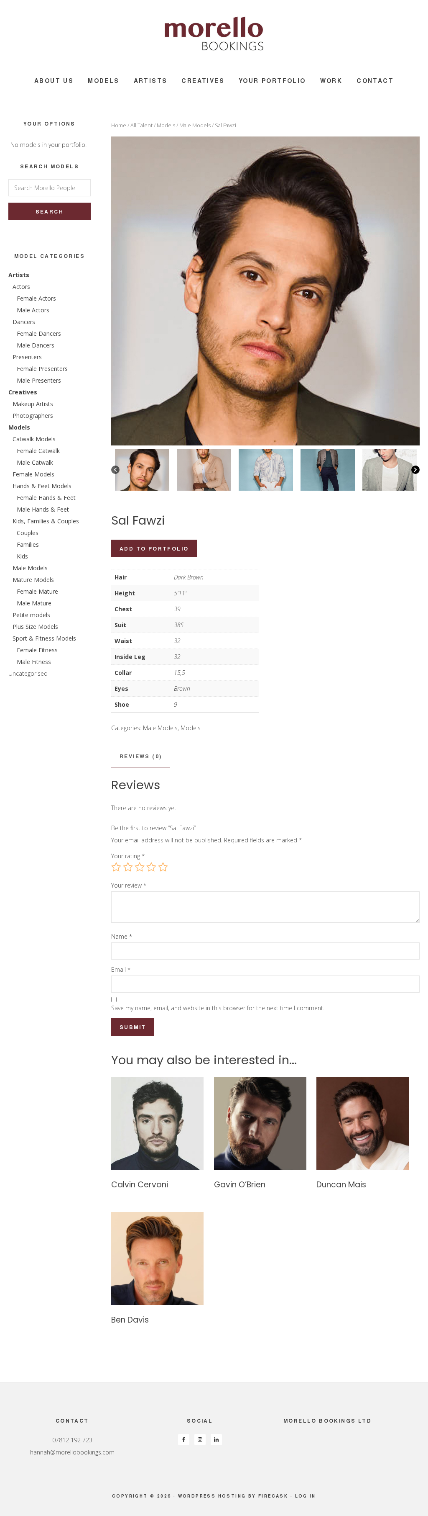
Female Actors (36, 298)
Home (118, 125)
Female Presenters (42, 369)
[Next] (415, 470)
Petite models (31, 615)
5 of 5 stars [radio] (163, 867)
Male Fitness (34, 662)
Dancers (24, 322)
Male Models (195, 125)
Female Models (33, 474)
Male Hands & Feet (43, 509)
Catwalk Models (34, 439)
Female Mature (37, 591)
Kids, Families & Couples (46, 521)
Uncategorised (28, 673)
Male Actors (33, 310)
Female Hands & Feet (46, 498)
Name (121, 936)
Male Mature (34, 603)
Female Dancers (39, 333)
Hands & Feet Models (42, 486)
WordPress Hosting (212, 1496)
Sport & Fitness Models (44, 638)
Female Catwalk (38, 451)
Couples (27, 533)
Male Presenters (39, 380)
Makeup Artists (33, 404)
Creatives (22, 392)
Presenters (27, 357)
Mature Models (33, 580)
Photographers (33, 416)
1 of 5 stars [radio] (116, 867)
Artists (18, 275)
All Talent (141, 125)
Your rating (128, 856)
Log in (305, 1496)
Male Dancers (35, 345)
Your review (128, 885)
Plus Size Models (35, 627)
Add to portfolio (154, 548)
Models (166, 125)
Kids (22, 556)
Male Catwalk (35, 462)
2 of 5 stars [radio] (128, 867)
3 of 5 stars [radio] (140, 867)
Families (28, 544)
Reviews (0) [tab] (141, 756)
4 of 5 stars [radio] (151, 867)
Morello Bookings (214, 33)
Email (120, 969)
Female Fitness (37, 650)
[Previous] (115, 470)
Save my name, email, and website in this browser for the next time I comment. (217, 1008)
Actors (21, 287)
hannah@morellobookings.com (72, 1452)
